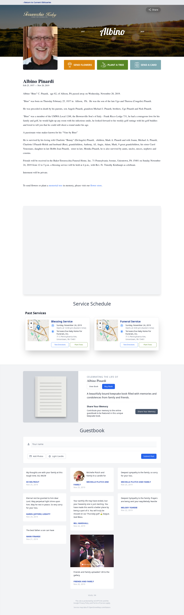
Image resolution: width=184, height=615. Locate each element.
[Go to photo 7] (92, 564)
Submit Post (148, 456)
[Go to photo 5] (89, 564)
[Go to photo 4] (87, 564)
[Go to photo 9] (95, 564)
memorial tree (55, 185)
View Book (93, 386)
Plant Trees (79, 344)
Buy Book (108, 386)
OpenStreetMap (95, 607)
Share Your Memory (146, 411)
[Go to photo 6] (90, 564)
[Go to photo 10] (97, 564)
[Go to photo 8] (93, 564)
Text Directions (60, 344)
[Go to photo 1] (82, 564)
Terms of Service (99, 603)
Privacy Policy (84, 603)
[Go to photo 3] (85, 564)
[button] (38, 327)
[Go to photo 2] (84, 564)
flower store (96, 185)
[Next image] (111, 551)
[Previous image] (73, 551)
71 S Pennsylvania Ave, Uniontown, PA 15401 (67, 338)
